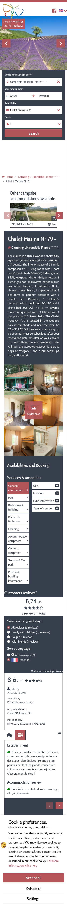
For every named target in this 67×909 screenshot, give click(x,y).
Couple (22, 637)
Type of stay (10, 103)
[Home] (13, 10)
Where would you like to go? (18, 74)
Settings (33, 898)
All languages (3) (25, 655)
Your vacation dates (14, 88)
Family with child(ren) (30, 632)
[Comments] (9, 735)
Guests (8, 117)
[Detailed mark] (20, 735)
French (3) (24, 659)
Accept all (33, 877)
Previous (6, 43)
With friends (25, 641)
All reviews (24, 627)
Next (60, 43)
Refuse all (33, 888)
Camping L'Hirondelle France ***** (34, 247)
